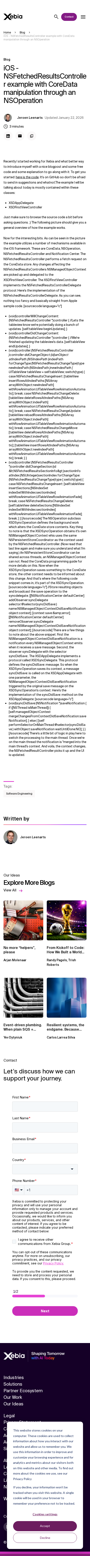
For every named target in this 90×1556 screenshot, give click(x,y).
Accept (45, 1526)
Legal (9, 1416)
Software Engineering (19, 793)
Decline (45, 1538)
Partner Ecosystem (23, 1391)
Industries (13, 1377)
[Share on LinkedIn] (8, 136)
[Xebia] (12, 17)
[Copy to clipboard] (31, 136)
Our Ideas (13, 1404)
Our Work (12, 1397)
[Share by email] (19, 136)
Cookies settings (45, 1514)
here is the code (27, 177)
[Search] (56, 17)
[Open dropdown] (83, 17)
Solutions (12, 1384)
